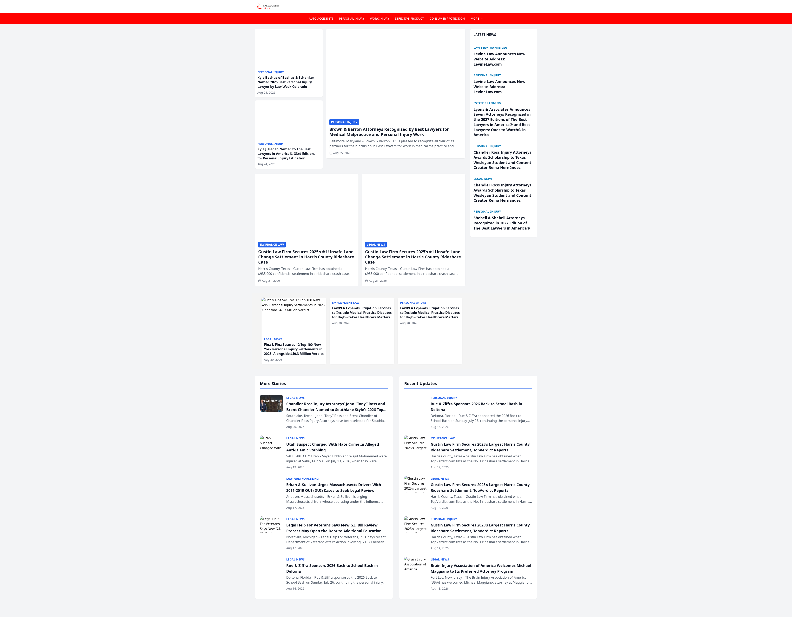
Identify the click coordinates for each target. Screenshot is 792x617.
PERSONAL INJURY (351, 18)
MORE (475, 18)
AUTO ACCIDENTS (321, 18)
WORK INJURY (379, 18)
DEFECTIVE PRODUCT (409, 18)
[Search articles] (535, 6)
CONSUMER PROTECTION (447, 18)
